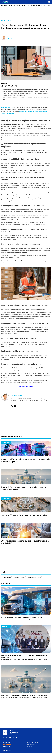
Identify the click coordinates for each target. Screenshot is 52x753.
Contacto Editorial (8, 742)
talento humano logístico (34, 577)
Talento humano (7, 21)
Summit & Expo (13, 732)
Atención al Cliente (8, 746)
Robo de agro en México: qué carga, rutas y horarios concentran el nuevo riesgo (29, 5)
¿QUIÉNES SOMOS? (31, 744)
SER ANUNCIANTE (7, 744)
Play (10, 734)
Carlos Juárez (9, 37)
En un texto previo (7, 107)
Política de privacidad (32, 742)
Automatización (6, 577)
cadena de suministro (19, 577)
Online (11, 730)
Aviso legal (29, 746)
